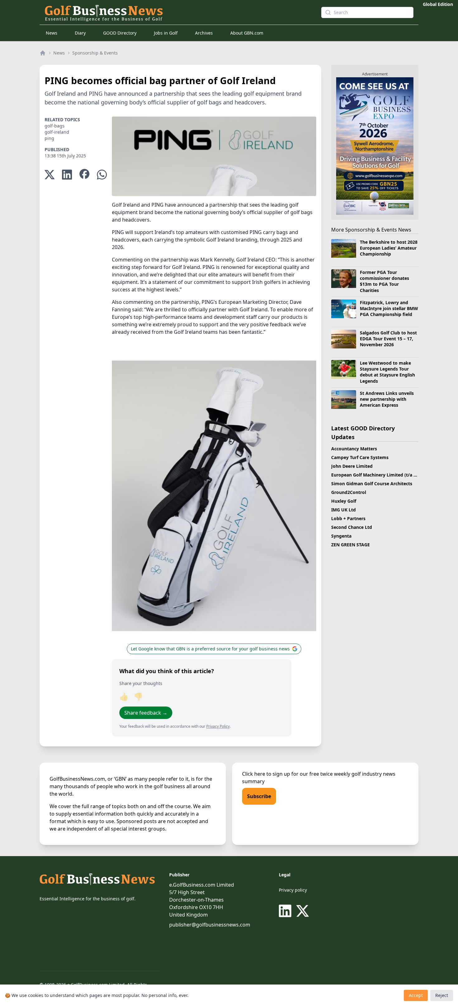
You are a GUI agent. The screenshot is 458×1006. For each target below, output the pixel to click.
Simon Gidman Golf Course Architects (371, 483)
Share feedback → (145, 712)
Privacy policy (293, 890)
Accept (416, 995)
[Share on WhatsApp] (102, 174)
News (51, 33)
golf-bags (54, 126)
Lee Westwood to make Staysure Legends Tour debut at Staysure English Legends (387, 372)
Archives (204, 33)
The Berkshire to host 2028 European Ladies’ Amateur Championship (388, 248)
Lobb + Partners (348, 518)
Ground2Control (348, 492)
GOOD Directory (119, 33)
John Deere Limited (352, 466)
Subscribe (259, 796)
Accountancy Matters (354, 449)
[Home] (43, 53)
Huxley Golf (343, 501)
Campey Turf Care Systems (360, 457)
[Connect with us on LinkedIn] (286, 911)
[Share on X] (50, 174)
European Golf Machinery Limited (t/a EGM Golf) (383, 475)
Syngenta (341, 536)
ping (49, 138)
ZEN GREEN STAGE (350, 545)
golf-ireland (57, 132)
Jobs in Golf (166, 33)
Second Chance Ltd (351, 527)
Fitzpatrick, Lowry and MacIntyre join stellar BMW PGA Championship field (389, 308)
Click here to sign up (266, 773)
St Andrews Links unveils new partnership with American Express (387, 399)
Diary (80, 33)
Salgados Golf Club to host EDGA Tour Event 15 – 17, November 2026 (388, 339)
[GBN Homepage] (178, 12)
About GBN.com (246, 33)
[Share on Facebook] (84, 174)
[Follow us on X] (302, 911)
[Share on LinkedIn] (67, 174)
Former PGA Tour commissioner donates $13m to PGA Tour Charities (384, 281)
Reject (441, 995)
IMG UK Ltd (343, 510)
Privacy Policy (218, 726)
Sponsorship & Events (95, 53)
